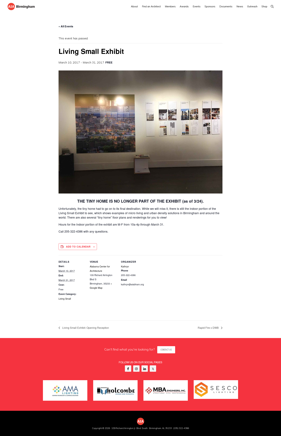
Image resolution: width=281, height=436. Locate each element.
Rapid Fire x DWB (208, 328)
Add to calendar (78, 246)
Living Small (65, 298)
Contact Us (166, 349)
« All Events (66, 26)
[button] (272, 6)
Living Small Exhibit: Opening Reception (85, 328)
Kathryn (125, 266)
